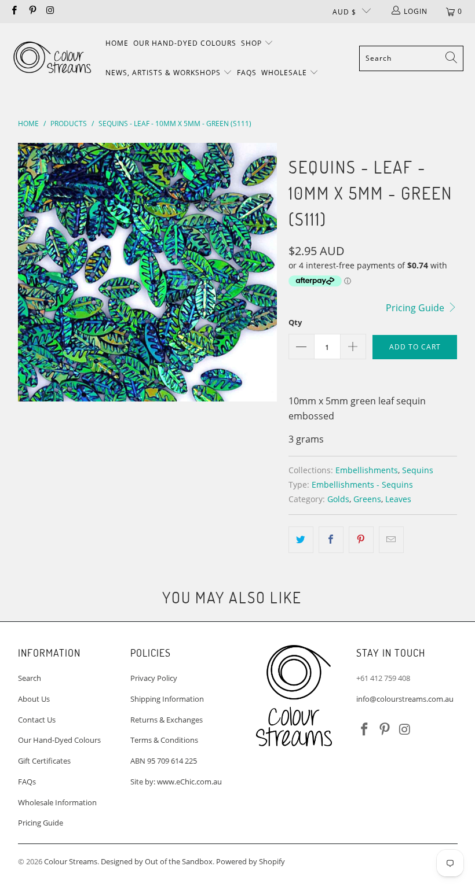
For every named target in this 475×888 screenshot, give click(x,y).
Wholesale (285, 73)
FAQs (247, 73)
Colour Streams (70, 861)
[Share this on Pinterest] (361, 539)
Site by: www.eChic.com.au (176, 781)
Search (29, 678)
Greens (367, 498)
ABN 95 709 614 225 (163, 761)
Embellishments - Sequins (362, 484)
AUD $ (344, 12)
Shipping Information (167, 699)
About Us (34, 699)
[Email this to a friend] (391, 539)
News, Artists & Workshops (164, 73)
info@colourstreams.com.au (405, 699)
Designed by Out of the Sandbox (157, 861)
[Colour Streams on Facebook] (14, 11)
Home (117, 43)
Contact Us (37, 719)
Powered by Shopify (250, 861)
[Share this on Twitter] (300, 539)
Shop (252, 43)
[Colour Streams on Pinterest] (31, 11)
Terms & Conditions (164, 740)
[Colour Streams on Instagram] (50, 11)
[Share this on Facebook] (331, 539)
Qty (295, 322)
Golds (338, 498)
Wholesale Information (57, 802)
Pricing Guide (416, 307)
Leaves (398, 498)
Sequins (417, 470)
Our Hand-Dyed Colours (184, 43)
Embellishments (366, 470)
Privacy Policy (153, 678)
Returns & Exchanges (166, 719)
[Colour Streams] (52, 58)
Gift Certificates (44, 761)
